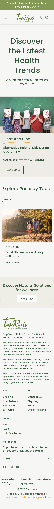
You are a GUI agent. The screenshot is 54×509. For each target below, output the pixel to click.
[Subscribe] (47, 458)
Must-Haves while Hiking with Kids (24, 254)
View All (7, 199)
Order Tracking (37, 410)
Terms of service (44, 479)
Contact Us (35, 397)
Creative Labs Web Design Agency (24, 497)
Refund (32, 405)
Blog (5, 424)
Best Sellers (10, 405)
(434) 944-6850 (34, 337)
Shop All (8, 397)
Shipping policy (26, 483)
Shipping (33, 401)
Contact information (7, 483)
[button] (6, 17)
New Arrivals (10, 401)
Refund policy (8, 479)
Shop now (27, 298)
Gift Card (8, 410)
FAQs (6, 429)
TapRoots (31, 489)
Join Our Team (12, 433)
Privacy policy (26, 479)
